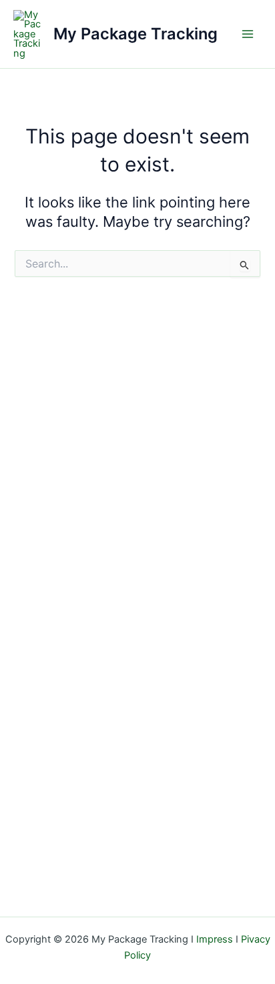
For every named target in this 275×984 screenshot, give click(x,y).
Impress (214, 939)
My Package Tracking (135, 33)
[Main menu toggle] (248, 34)
